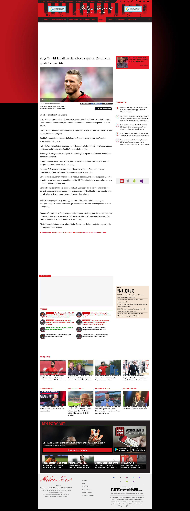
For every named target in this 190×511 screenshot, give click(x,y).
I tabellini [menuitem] (110, 19)
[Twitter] (124, 1)
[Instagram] (128, 1)
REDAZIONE (69, 1)
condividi (96, 103)
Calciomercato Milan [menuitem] (58, 19)
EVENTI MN (51, 1)
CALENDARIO (90, 1)
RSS (83, 483)
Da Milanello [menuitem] (85, 19)
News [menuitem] (94, 19)
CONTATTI (100, 1)
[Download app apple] (140, 1)
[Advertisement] (132, 199)
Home (43, 1)
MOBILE (107, 1)
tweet (107, 103)
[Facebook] (120, 1)
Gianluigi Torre (46, 108)
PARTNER (60, 1)
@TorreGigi (61, 108)
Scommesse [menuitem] (120, 19)
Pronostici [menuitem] (132, 19)
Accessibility (86, 489)
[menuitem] (40, 19)
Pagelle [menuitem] (101, 19)
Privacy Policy (87, 492)
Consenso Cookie (88, 495)
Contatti (85, 486)
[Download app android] (144, 1)
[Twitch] (136, 1)
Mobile (84, 480)
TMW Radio (79, 1)
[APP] (122, 181)
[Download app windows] (148, 1)
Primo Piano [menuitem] (73, 19)
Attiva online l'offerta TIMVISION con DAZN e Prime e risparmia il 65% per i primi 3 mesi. (74, 232)
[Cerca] (149, 19)
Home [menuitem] (46, 19)
